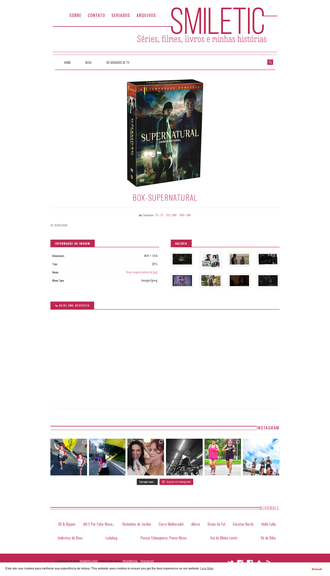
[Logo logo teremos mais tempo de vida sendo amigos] (145, 457)
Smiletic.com (89, 561)
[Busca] (270, 62)
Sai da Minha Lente (223, 538)
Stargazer (147, 561)
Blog (88, 62)
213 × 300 (171, 215)
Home (67, 62)
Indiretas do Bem (70, 538)
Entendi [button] (317, 569)
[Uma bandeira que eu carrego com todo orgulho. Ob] (107, 457)
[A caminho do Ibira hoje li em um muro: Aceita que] (223, 457)
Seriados (121, 15)
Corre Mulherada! (171, 524)
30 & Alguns (66, 524)
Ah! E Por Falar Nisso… (99, 524)
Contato (96, 15)
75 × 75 (159, 215)
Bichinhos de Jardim (136, 524)
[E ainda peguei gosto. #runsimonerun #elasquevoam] (184, 457)
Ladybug (111, 538)
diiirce (195, 524)
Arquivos (146, 15)
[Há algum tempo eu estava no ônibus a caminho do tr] (68, 457)
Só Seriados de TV (117, 62)
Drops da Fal (216, 524)
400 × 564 (185, 215)
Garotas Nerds (243, 524)
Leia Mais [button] (207, 568)
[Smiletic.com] (165, 31)
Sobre (75, 15)
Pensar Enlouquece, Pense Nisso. (164, 538)
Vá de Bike (268, 538)
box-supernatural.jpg (141, 272)
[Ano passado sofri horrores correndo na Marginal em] (261, 457)
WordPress (130, 561)
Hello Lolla (268, 524)
